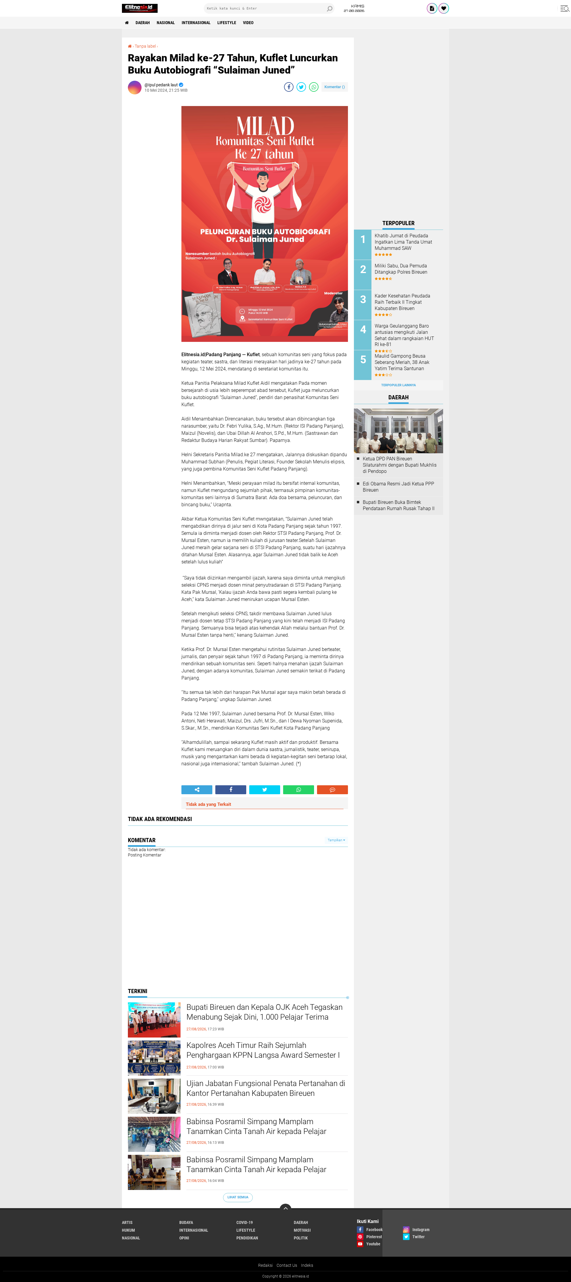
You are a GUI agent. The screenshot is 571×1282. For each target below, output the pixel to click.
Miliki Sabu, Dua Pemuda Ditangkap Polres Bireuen (401, 269)
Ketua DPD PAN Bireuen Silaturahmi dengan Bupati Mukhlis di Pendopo (400, 465)
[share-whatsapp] (314, 87)
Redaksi (265, 1265)
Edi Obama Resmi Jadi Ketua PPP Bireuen (398, 487)
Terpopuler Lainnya (398, 385)
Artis (127, 1222)
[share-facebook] (289, 87)
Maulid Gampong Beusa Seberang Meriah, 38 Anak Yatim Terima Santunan (402, 362)
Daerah (143, 22)
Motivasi (302, 1230)
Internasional (196, 22)
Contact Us (287, 1265)
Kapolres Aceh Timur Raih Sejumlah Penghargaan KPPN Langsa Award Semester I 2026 (263, 1055)
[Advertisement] (398, 127)
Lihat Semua (238, 1197)
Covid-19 (244, 1222)
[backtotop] (285, 1210)
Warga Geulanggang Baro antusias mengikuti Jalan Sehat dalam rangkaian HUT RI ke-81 (404, 335)
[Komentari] (332, 789)
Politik (301, 1238)
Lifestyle (226, 22)
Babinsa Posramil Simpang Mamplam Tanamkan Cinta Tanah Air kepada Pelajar (256, 1126)
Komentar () (334, 87)
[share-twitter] (301, 87)
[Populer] (443, 8)
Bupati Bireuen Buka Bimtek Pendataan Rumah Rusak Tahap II (398, 505)
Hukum (128, 1230)
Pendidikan (247, 1238)
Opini (184, 1238)
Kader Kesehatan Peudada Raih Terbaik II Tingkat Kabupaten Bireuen (402, 302)
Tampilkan (335, 840)
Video (248, 22)
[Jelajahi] (564, 8)
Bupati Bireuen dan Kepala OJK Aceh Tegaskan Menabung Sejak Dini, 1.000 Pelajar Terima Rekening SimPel (264, 1017)
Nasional (166, 22)
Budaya (186, 1222)
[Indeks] (432, 8)
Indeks (307, 1265)
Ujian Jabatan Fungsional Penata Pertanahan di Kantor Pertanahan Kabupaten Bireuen (265, 1088)
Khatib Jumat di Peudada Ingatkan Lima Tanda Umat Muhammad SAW (403, 242)
